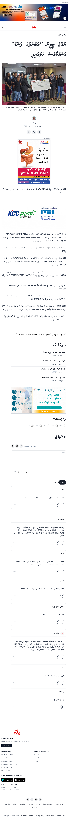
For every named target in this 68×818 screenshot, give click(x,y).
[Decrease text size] (29, 132)
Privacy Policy (40, 815)
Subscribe (6, 745)
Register (26, 446)
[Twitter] (27, 799)
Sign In (33, 446)
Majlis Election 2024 (7, 761)
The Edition (6, 804)
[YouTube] (40, 799)
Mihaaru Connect (34, 804)
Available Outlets (39, 758)
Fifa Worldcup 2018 (7, 758)
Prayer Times (59, 804)
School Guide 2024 (6, 767)
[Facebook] (31, 799)
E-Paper (36, 761)
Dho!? (15, 804)
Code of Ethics (50, 815)
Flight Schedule (47, 804)
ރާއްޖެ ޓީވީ (58, 35)
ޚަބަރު (65, 35)
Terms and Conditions (27, 815)
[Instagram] (36, 799)
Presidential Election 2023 (9, 764)
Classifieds (23, 804)
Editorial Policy (60, 815)
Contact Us (34, 807)
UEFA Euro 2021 (6, 771)
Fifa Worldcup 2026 (7, 755)
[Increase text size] (34, 132)
